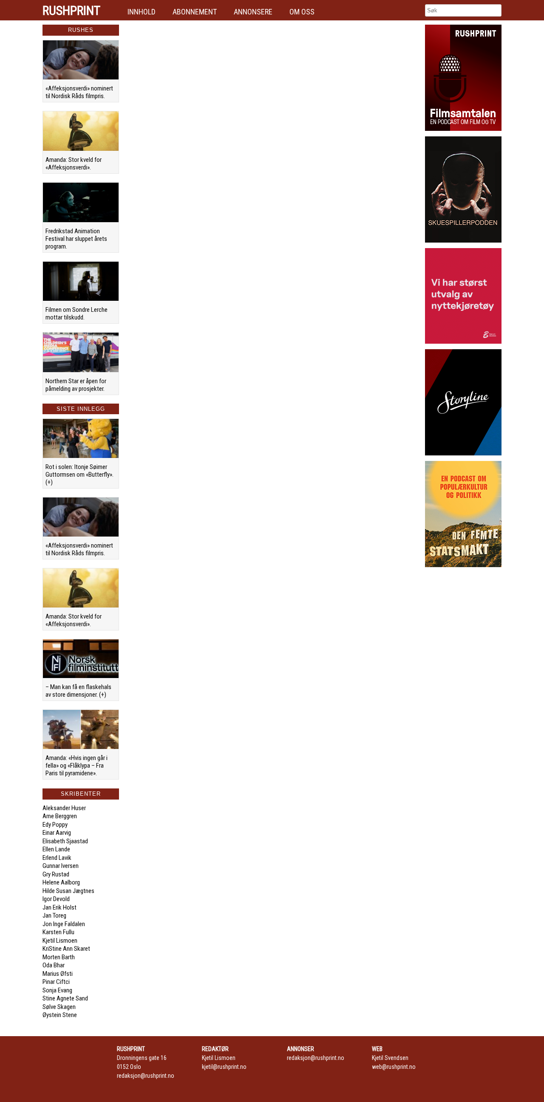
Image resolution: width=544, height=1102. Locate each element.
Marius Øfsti (57, 974)
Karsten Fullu (58, 932)
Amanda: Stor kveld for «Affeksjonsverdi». (73, 163)
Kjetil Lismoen (59, 940)
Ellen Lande (56, 849)
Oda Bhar (53, 965)
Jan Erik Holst (59, 907)
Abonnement (195, 11)
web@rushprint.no (394, 1066)
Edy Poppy (55, 824)
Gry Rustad (55, 874)
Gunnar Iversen (60, 866)
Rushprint (71, 10)
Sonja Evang (57, 990)
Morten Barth (58, 957)
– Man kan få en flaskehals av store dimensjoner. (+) (78, 690)
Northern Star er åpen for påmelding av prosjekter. (75, 385)
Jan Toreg (54, 915)
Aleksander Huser (64, 808)
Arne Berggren (59, 816)
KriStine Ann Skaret (66, 948)
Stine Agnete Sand (65, 998)
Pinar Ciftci (56, 982)
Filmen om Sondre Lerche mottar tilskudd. (76, 313)
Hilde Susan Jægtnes (68, 891)
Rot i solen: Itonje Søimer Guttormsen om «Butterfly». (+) (79, 474)
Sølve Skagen (59, 1007)
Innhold (142, 11)
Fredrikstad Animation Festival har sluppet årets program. (76, 238)
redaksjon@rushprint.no (145, 1075)
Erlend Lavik (56, 858)
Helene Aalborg (61, 882)
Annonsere (253, 11)
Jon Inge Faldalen (63, 924)
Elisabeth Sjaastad (65, 841)
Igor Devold (56, 899)
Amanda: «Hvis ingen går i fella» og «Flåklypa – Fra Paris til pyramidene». (76, 765)
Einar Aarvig (56, 832)
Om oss (301, 11)
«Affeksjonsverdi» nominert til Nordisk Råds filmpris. (79, 92)
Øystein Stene (59, 1015)
